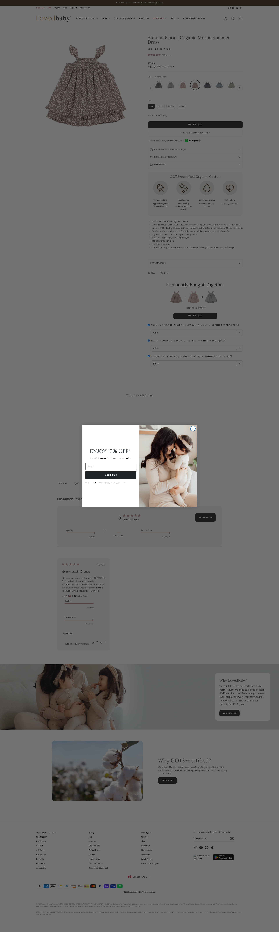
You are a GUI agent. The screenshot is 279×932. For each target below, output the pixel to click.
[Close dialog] (192, 428)
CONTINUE (111, 475)
